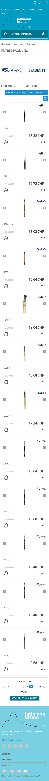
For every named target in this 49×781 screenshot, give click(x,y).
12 (40, 687)
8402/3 (7, 559)
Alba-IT (37, 776)
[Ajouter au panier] (6, 142)
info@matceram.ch (13, 740)
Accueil (7, 44)
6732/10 (8, 415)
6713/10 (8, 320)
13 (44, 687)
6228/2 (7, 128)
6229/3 (7, 176)
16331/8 (8, 272)
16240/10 (8, 224)
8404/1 (7, 511)
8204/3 (7, 655)
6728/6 (7, 367)
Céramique (18, 44)
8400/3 (7, 463)
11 (36, 687)
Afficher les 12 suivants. (24, 698)
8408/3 (7, 607)
